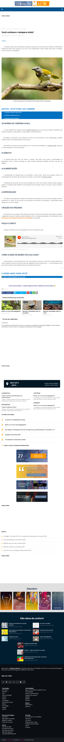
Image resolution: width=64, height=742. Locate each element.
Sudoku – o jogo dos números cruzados (34, 650)
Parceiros (28, 720)
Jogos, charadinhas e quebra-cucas (35, 690)
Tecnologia (5, 706)
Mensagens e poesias (19, 607)
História (27, 697)
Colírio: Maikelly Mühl (45, 637)
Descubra (40, 485)
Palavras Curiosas (7, 722)
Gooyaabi (22, 740)
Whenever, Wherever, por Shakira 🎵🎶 (14, 547)
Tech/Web (45, 608)
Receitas (4, 692)
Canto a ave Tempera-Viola (20, 249)
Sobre (27, 725)
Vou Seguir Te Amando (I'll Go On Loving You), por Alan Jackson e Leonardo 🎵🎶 (30, 430)
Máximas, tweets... (7, 720)
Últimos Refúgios (7, 249)
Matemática (57, 608)
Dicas (6, 608)
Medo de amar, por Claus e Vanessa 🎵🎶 (14, 543)
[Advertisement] (32, 373)
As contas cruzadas (45, 623)
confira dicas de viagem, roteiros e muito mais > (51, 384)
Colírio (4, 699)
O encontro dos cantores (46, 630)
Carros (4, 709)
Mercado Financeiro (8, 730)
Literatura (5, 717)
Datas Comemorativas (31, 693)
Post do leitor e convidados (33, 717)
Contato (27, 727)
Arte (32, 608)
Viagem (4, 707)
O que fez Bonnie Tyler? (9, 407)
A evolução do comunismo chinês (15, 439)
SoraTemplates (9, 740)
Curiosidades (29, 692)
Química (27, 706)
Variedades (5, 700)
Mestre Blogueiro (6, 35)
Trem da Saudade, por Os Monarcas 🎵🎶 (14, 539)
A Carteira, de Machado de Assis (15, 420)
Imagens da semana (31, 695)
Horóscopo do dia (7, 702)
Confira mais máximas (36, 475)
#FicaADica (5, 690)
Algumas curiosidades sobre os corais (52, 312)
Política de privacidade (32, 724)
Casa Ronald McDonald (9, 734)
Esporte (27, 700)
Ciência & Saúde (7, 695)
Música (4, 704)
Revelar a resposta (41, 496)
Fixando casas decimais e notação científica (17, 624)
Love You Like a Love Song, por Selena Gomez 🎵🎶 (17, 550)
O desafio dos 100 (13, 637)
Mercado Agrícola (7, 732)
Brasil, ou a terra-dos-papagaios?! (11, 311)
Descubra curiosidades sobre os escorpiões (31, 312)
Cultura (4, 697)
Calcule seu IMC (6, 727)
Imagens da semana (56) (12, 435)
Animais (10, 28)
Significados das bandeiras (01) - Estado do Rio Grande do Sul (35, 657)
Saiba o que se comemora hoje (38, 455)
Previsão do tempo (7, 728)
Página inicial (4, 28)
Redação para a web (31, 722)
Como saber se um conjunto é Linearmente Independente (20, 630)
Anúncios (28, 718)
